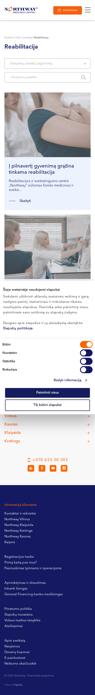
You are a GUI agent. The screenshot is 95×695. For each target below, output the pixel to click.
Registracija (70, 10)
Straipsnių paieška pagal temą (31, 63)
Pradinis (9, 37)
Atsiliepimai (13, 626)
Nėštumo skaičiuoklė (20, 663)
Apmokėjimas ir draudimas (25, 583)
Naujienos (12, 646)
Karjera (9, 542)
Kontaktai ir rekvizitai (20, 513)
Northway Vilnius (17, 519)
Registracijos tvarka (19, 557)
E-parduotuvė (14, 658)
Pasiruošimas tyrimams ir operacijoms (32, 568)
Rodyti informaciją (68, 380)
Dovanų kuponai (17, 652)
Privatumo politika (18, 609)
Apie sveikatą (24, 37)
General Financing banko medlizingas (33, 594)
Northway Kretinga (18, 531)
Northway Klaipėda (18, 525)
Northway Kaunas (17, 536)
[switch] (86, 352)
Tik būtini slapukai (47, 405)
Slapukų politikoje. (18, 328)
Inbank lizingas (15, 588)
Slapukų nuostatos (18, 614)
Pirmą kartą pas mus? (20, 562)
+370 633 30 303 (50, 460)
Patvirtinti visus (47, 392)
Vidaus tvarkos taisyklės (22, 620)
